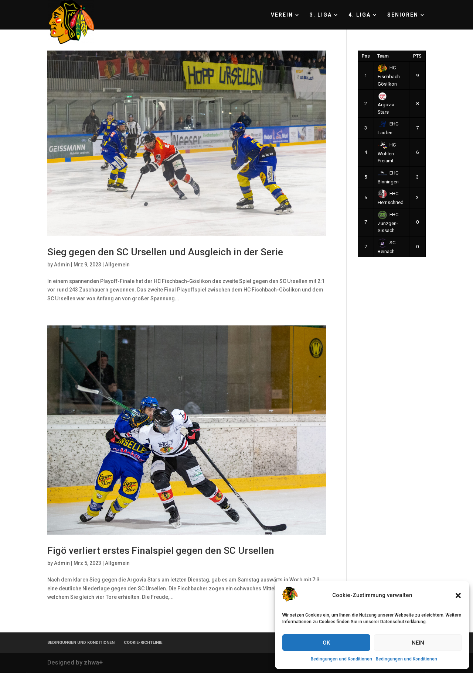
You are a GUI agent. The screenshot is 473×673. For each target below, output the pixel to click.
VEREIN (282, 15)
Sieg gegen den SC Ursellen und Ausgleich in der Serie (165, 252)
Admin (62, 265)
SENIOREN (402, 15)
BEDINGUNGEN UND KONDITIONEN (81, 642)
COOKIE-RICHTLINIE (143, 642)
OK (326, 642)
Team (383, 56)
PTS (417, 56)
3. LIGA (321, 15)
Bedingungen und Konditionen (341, 659)
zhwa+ (93, 662)
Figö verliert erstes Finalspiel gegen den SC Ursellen (160, 550)
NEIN (418, 642)
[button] (458, 595)
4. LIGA (359, 15)
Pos (366, 56)
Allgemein (117, 265)
